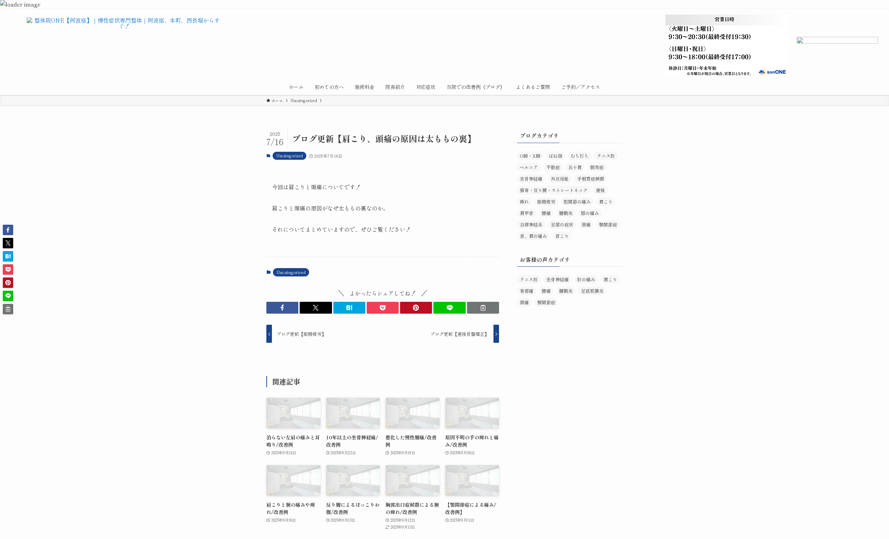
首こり (562, 236)
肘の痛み (586, 279)
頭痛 (586, 224)
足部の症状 (562, 224)
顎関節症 (608, 224)
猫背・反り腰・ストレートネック (554, 190)
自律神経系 (531, 224)
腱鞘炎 (566, 213)
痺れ (524, 201)
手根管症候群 (590, 178)
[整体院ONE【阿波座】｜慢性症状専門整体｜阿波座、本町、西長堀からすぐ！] (124, 38)
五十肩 (575, 167)
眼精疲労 (546, 201)
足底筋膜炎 (592, 291)
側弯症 (597, 167)
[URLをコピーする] (483, 308)
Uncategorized (289, 155)
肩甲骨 (526, 213)
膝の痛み (590, 213)
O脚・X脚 (530, 155)
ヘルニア (529, 167)
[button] (282, 308)
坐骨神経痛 (531, 178)
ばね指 (555, 155)
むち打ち (580, 155)
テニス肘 (606, 155)
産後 (600, 190)
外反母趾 (560, 178)
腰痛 (546, 213)
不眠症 (553, 167)
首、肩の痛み (533, 236)
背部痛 (526, 291)
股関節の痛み (577, 201)
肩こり (606, 201)
